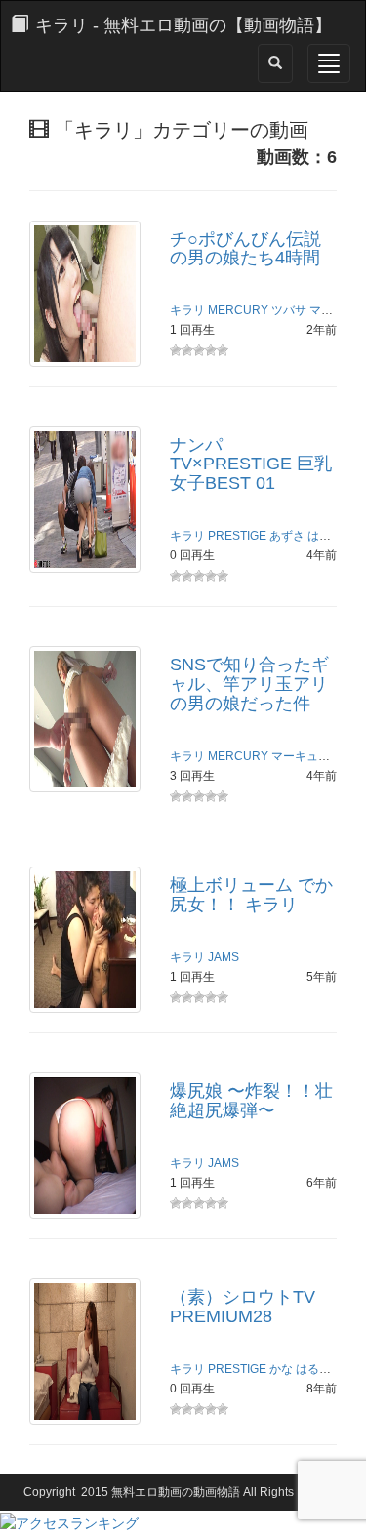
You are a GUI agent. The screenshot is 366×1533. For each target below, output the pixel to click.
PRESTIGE (237, 536)
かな (281, 1369)
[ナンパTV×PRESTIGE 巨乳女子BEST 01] (85, 497)
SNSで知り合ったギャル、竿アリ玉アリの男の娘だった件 (249, 684)
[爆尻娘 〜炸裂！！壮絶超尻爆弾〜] (85, 1144)
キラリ (187, 310)
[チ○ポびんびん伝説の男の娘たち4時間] (85, 292)
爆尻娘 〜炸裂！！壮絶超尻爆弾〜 (251, 1100)
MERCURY (238, 310)
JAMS (223, 957)
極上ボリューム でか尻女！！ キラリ (251, 894)
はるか (313, 1369)
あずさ (287, 536)
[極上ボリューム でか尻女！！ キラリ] (85, 939)
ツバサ (288, 310)
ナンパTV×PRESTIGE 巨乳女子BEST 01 (251, 464)
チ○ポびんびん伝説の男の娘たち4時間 (245, 248)
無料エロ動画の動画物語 (175, 1492)
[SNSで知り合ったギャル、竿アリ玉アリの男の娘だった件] (85, 718)
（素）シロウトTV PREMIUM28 (242, 1306)
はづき (325, 536)
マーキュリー (306, 756)
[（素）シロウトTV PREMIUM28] (85, 1350)
